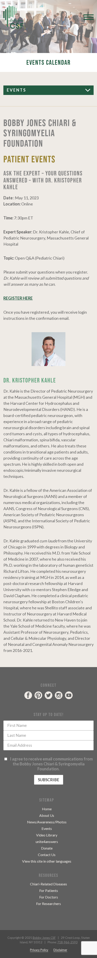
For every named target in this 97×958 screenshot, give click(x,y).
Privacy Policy (39, 950)
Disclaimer (60, 950)
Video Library (46, 835)
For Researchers (48, 903)
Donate (47, 848)
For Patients (48, 890)
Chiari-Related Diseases (48, 884)
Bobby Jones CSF (44, 938)
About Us (46, 815)
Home (47, 809)
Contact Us (46, 854)
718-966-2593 (67, 942)
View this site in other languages (46, 861)
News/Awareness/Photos (47, 822)
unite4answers (47, 841)
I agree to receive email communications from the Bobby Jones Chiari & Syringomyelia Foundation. (51, 763)
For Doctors (48, 897)
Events (16, 90)
